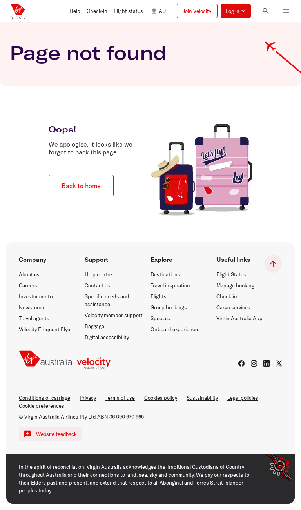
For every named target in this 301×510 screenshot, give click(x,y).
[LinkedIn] (266, 363)
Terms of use (120, 398)
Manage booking (235, 285)
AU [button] (162, 11)
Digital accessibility (107, 337)
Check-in (226, 296)
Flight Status (231, 274)
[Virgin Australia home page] (18, 11)
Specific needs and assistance (107, 300)
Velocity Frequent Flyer (45, 329)
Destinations (165, 274)
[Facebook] (241, 363)
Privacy (88, 398)
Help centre (98, 274)
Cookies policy (160, 398)
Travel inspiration (170, 285)
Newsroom (31, 307)
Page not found (88, 52)
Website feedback (56, 434)
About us (29, 274)
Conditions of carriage (44, 398)
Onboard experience (174, 329)
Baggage (94, 326)
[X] (279, 363)
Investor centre (36, 296)
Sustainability (202, 398)
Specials (160, 318)
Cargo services (233, 307)
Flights (158, 296)
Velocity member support (114, 315)
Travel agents (34, 318)
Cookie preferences (41, 406)
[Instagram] (254, 363)
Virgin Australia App (239, 318)
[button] (75, 11)
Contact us (97, 285)
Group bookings (168, 307)
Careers (28, 285)
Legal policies (242, 398)
